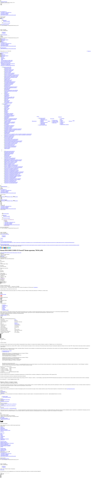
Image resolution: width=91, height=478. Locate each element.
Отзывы (3, 306)
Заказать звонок (6, 225)
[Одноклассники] (2, 247)
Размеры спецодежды (3, 442)
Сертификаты (2, 436)
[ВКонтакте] (1, 247)
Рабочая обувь (2, 428)
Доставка (3, 309)
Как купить (4, 307)
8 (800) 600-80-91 (3, 47)
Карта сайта (2, 469)
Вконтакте (4, 32)
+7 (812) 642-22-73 (4, 14)
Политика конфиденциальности (5, 444)
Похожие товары (5, 396)
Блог (1, 433)
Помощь (1, 446)
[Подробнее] (0, 394)
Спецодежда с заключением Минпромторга (67, 242)
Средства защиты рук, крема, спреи (12, 242)
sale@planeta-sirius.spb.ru (5, 24)
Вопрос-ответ (2, 450)
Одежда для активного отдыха (23, 242)
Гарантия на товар (3, 441)
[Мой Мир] (3, 247)
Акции (1, 435)
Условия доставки (3, 449)
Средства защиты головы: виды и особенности (8, 405)
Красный (15, 322)
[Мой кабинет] (0, 195)
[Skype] (8, 247)
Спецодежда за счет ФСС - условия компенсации (8, 408)
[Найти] (1, 4)
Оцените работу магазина (4, 438)
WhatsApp (89, 51)
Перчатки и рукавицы (4, 429)
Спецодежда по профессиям (55, 242)
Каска (15, 319)
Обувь (5, 242)
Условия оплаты (3, 448)
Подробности (2, 278)
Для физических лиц (5, 351)
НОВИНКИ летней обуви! (4, 401)
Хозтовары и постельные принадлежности (44, 242)
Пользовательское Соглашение (5, 445)
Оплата (3, 308)
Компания (2, 431)
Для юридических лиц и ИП (6, 350)
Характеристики (5, 305)
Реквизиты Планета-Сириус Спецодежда (7, 443)
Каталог (1, 426)
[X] (4, 247)
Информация (2, 439)
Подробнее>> (36, 287)
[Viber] (6, 247)
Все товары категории (4, 418)
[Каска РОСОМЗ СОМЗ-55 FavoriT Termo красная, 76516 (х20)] (10, 252)
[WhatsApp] (7, 247)
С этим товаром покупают (6, 397)
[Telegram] (10, 247)
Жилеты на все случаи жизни (32, 242)
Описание (4, 304)
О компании (2, 432)
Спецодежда (2, 242)
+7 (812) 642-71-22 (4, 13)
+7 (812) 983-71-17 (4, 11)
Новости (1, 434)
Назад (6, 220)
